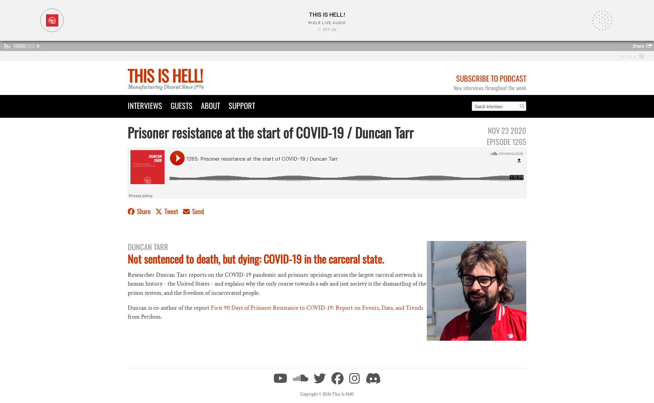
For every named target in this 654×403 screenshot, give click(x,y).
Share (144, 211)
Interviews (145, 105)
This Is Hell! (165, 75)
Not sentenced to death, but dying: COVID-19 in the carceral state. (256, 259)
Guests (181, 105)
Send (197, 211)
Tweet (171, 211)
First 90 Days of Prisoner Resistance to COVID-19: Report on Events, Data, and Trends (317, 308)
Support (242, 105)
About (210, 105)
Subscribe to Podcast (491, 78)
